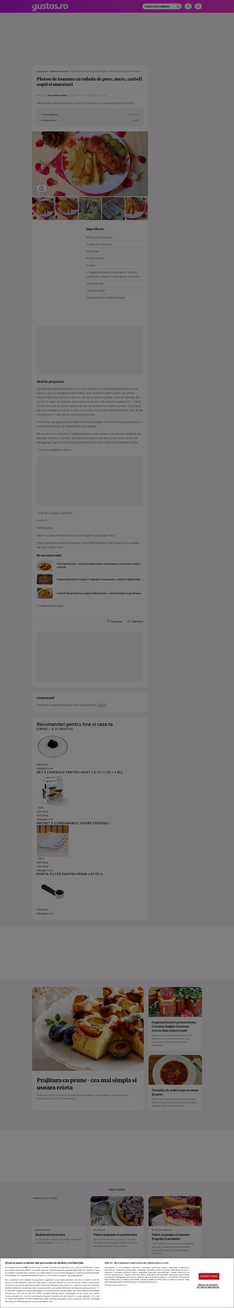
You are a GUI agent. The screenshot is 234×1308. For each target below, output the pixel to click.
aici (13, 1293)
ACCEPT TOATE (209, 1276)
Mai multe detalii (75, 1275)
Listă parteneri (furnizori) (116, 1285)
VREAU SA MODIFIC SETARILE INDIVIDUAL (208, 1286)
